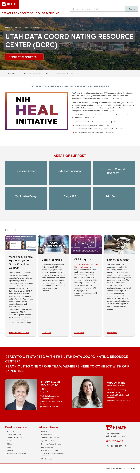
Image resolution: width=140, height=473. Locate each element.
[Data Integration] (53, 244)
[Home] (9, 4)
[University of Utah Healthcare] (120, 427)
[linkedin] (120, 446)
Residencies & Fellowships (16, 453)
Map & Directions (47, 447)
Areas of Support (31, 73)
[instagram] (125, 446)
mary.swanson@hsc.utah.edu (118, 400)
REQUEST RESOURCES (23, 57)
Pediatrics (17, 27)
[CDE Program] (86, 244)
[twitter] (107, 446)
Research (10, 450)
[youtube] (116, 446)
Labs (9, 447)
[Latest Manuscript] (119, 244)
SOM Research (46, 459)
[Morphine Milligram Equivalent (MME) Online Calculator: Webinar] (20, 243)
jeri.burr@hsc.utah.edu (49, 406)
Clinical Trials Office (14, 434)
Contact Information (14, 438)
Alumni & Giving (46, 434)
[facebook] (112, 446)
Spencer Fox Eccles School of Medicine (30, 13)
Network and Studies (64, 73)
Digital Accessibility (48, 441)
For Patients (11, 441)
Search (132, 9)
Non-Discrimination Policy (50, 450)
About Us (11, 73)
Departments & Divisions (50, 438)
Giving (9, 444)
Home (7, 27)
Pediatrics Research (32, 27)
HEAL (48, 73)
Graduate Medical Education (51, 444)
